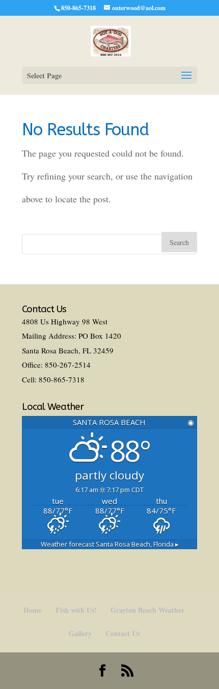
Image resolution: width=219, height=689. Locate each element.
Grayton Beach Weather (147, 610)
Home (32, 610)
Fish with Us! (76, 610)
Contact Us (122, 633)
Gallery (80, 633)
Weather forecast (110, 544)
